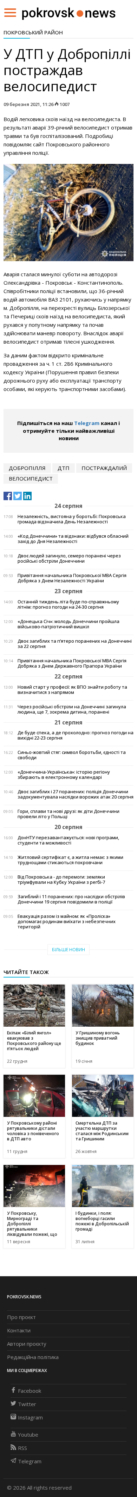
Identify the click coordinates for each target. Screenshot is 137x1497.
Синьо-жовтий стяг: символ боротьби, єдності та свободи (72, 755)
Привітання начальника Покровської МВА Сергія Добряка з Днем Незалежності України (72, 578)
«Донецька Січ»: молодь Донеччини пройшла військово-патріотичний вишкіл (68, 624)
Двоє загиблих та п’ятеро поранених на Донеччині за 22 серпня (75, 643)
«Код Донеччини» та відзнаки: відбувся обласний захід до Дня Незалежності (73, 539)
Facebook (29, 1390)
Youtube (28, 1434)
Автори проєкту (26, 1343)
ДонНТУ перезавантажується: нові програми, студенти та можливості (68, 840)
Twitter (27, 1403)
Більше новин (68, 950)
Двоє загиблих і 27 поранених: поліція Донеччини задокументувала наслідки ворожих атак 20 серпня (75, 794)
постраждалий (104, 467)
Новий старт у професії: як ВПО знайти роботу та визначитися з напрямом (72, 689)
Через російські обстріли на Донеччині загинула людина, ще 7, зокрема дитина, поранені (72, 709)
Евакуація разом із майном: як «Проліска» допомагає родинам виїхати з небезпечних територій (67, 921)
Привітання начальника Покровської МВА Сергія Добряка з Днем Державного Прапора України (72, 663)
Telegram (86, 422)
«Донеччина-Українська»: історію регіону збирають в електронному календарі (64, 774)
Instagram (30, 1417)
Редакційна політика (33, 1356)
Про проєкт (21, 1316)
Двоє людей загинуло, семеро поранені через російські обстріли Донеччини (69, 558)
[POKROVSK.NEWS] (68, 11)
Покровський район (33, 32)
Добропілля (27, 467)
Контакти (19, 1330)
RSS (22, 1447)
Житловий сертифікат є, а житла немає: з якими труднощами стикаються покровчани (70, 860)
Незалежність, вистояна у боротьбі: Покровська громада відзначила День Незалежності (72, 519)
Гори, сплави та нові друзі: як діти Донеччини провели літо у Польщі (68, 814)
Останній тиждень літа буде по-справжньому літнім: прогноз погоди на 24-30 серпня (68, 604)
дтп (64, 467)
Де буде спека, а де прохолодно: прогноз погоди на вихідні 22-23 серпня (75, 735)
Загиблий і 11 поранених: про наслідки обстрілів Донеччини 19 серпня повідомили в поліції (71, 899)
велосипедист (31, 478)
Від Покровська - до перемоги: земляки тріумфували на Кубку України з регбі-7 (61, 879)
